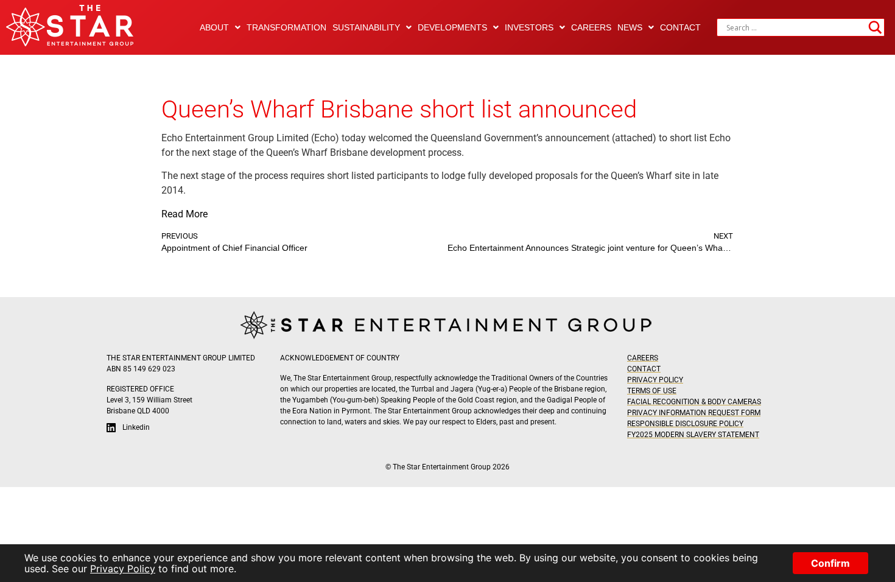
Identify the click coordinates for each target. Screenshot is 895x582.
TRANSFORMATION (286, 27)
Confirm (830, 563)
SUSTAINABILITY (366, 27)
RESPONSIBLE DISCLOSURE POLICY (685, 423)
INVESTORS (529, 27)
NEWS (629, 27)
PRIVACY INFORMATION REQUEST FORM (693, 412)
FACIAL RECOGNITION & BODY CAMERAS (694, 402)
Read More (184, 214)
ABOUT (214, 27)
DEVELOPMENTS (452, 27)
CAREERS (591, 27)
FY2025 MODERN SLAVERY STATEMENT (693, 434)
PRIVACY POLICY (655, 380)
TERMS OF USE (651, 391)
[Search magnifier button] (875, 27)
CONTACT (680, 27)
